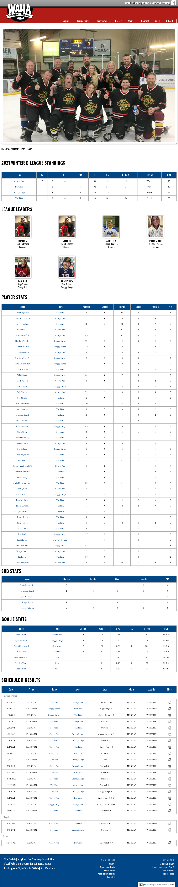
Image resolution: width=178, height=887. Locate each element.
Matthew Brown (21, 657)
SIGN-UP (170, 21)
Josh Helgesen (22, 313)
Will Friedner (22, 421)
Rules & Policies (109, 870)
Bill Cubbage (22, 375)
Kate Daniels (22, 529)
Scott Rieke (22, 398)
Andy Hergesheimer (22, 483)
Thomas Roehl (22, 415)
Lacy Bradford (22, 500)
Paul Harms (22, 540)
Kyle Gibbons (21, 640)
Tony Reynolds (22, 455)
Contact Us (111, 876)
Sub (57, 657)
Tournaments (83, 21)
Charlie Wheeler (22, 341)
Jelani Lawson (22, 506)
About (130, 21)
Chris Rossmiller (22, 364)
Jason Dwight (27, 597)
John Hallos (22, 523)
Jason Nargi (22, 477)
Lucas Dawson (22, 352)
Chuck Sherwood (21, 646)
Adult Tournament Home (106, 873)
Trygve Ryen (22, 517)
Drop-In (118, 21)
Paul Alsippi (22, 387)
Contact (145, 21)
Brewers (19, 187)
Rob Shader (22, 330)
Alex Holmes (22, 409)
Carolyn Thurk (21, 663)
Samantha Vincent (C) (22, 466)
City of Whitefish (168, 870)
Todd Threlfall (22, 335)
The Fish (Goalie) (60, 540)
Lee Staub (22, 534)
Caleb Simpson (22, 563)
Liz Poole (22, 557)
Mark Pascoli (22, 381)
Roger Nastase (22, 324)
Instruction (102, 21)
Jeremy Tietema (22, 472)
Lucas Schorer (22, 347)
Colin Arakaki (22, 494)
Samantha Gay (22, 404)
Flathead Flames (168, 873)
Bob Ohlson (22, 392)
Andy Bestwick (22, 546)
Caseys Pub (19, 181)
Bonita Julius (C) (22, 358)
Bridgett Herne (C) (22, 511)
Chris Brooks (22, 369)
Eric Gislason (22, 449)
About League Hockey (107, 867)
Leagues (65, 21)
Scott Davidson (22, 426)
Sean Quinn (22, 489)
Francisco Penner (22, 318)
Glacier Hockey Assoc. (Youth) (163, 867)
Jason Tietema (27, 608)
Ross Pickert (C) (22, 438)
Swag (157, 21)
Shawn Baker (22, 443)
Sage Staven (21, 635)
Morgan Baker (22, 551)
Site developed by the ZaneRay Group (159, 885)
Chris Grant (22, 432)
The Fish (19, 198)
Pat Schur (22, 460)
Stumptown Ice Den (167, 863)
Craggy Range (19, 193)
